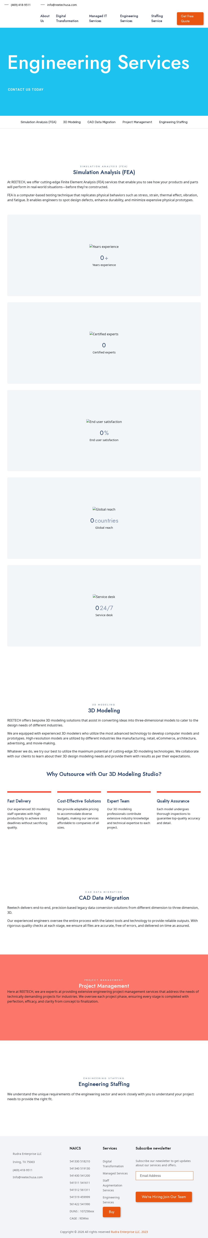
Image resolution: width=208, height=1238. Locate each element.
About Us (45, 18)
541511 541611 (80, 1183)
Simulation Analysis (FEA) (38, 122)
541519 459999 (80, 1197)
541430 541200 (80, 1175)
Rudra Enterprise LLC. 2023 (129, 1232)
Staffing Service (157, 18)
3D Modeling (72, 122)
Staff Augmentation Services (112, 1185)
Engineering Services (129, 18)
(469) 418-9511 (21, 5)
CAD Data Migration (102, 122)
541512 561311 (80, 1190)
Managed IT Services (98, 18)
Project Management (137, 122)
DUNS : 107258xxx (82, 1211)
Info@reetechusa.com (28, 1177)
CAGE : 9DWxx (79, 1218)
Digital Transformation (67, 18)
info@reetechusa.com (62, 5)
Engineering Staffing (173, 122)
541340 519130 (80, 1168)
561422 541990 (80, 1204)
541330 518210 (80, 1161)
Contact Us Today (25, 90)
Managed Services (115, 1173)
